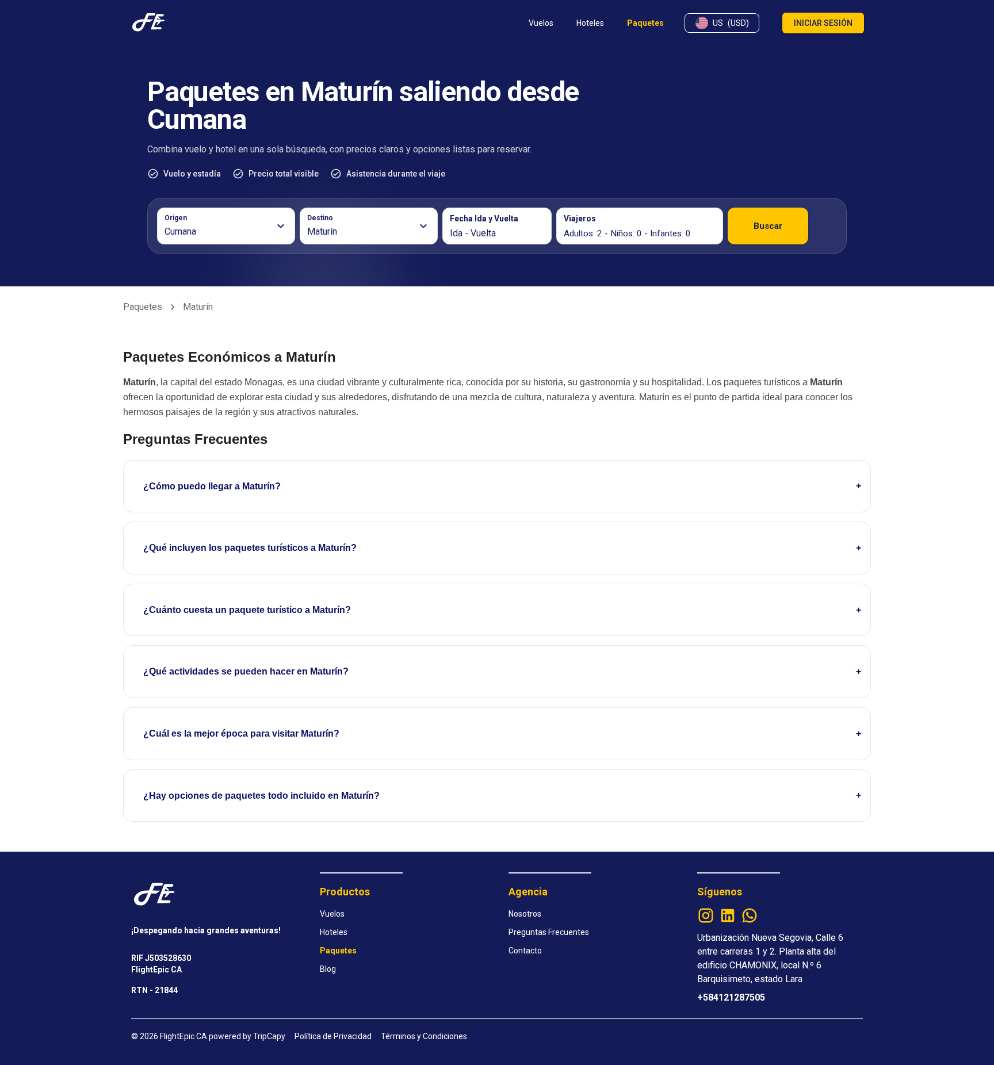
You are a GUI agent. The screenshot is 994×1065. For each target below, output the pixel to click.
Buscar (768, 226)
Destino (320, 218)
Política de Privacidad (333, 1036)
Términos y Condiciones (424, 1036)
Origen (176, 218)
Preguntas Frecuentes (549, 932)
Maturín (198, 306)
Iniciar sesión (823, 23)
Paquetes (142, 306)
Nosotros (525, 913)
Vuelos (332, 913)
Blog (328, 969)
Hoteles (333, 932)
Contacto (525, 950)
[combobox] (219, 232)
